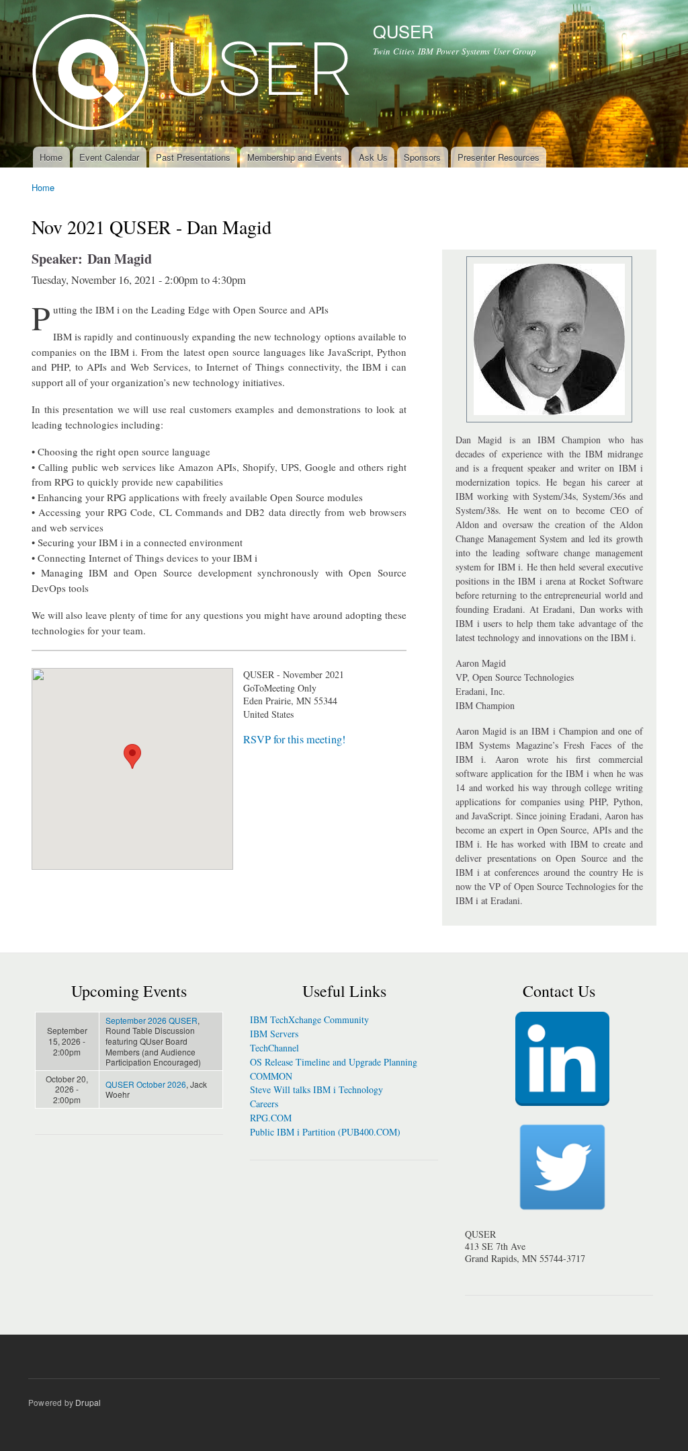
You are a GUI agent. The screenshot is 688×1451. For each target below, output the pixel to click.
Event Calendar (109, 157)
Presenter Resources (499, 157)
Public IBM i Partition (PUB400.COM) (325, 1131)
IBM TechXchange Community (309, 1019)
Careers (264, 1103)
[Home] (192, 73)
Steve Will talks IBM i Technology (316, 1089)
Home (51, 157)
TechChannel (274, 1047)
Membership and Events (294, 157)
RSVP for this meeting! (294, 739)
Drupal (88, 1402)
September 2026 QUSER (151, 1020)
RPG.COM (271, 1117)
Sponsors (422, 157)
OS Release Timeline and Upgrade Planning (333, 1061)
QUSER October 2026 (145, 1084)
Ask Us (373, 157)
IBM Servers (274, 1033)
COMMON (271, 1076)
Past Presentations (193, 157)
